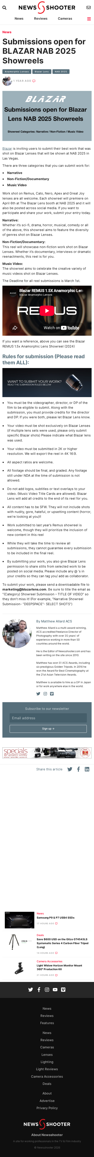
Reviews (40, 19)
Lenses (47, 1055)
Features (47, 1023)
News (19, 19)
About (47, 1093)
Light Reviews (47, 1069)
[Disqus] (47, 843)
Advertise (47, 1101)
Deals (40, 935)
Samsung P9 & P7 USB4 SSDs (56, 917)
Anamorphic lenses (17, 71)
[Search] (4, 8)
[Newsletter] (89, 7)
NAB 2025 (61, 71)
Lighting (47, 1062)
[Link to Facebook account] (39, 990)
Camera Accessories (49, 961)
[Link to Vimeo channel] (63, 990)
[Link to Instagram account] (47, 990)
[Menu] (89, 19)
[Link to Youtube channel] (55, 990)
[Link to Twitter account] (30, 990)
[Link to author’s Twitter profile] (38, 694)
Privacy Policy (47, 1108)
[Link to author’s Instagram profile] (45, 694)
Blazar (7, 149)
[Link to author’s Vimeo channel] (52, 694)
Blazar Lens (42, 71)
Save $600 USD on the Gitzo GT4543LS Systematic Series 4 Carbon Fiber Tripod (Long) (63, 943)
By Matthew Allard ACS (54, 621)
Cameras (65, 19)
